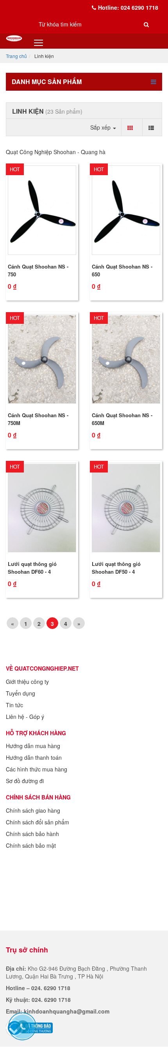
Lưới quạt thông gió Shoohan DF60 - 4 (32, 567)
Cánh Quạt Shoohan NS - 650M (122, 419)
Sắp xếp (101, 127)
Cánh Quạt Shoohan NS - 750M (38, 419)
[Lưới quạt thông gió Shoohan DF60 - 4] (42, 507)
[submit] (146, 24)
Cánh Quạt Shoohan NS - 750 (38, 270)
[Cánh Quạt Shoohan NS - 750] (42, 210)
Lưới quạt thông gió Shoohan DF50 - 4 (116, 567)
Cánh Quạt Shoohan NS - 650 (122, 270)
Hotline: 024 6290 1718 (128, 7)
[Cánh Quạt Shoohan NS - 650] (126, 210)
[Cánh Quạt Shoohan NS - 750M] (42, 358)
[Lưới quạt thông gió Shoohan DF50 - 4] (126, 507)
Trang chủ (16, 56)
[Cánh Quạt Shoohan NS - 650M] (126, 358)
